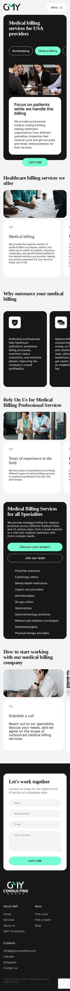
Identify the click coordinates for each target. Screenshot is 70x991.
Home (7, 914)
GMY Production (14, 931)
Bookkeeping (20, 51)
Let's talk (35, 860)
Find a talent (43, 919)
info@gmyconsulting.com (19, 950)
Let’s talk (35, 162)
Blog (38, 925)
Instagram (9, 962)
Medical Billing (48, 51)
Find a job (41, 914)
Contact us (10, 968)
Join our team (35, 558)
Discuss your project (35, 547)
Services (8, 919)
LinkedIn (8, 956)
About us (9, 925)
